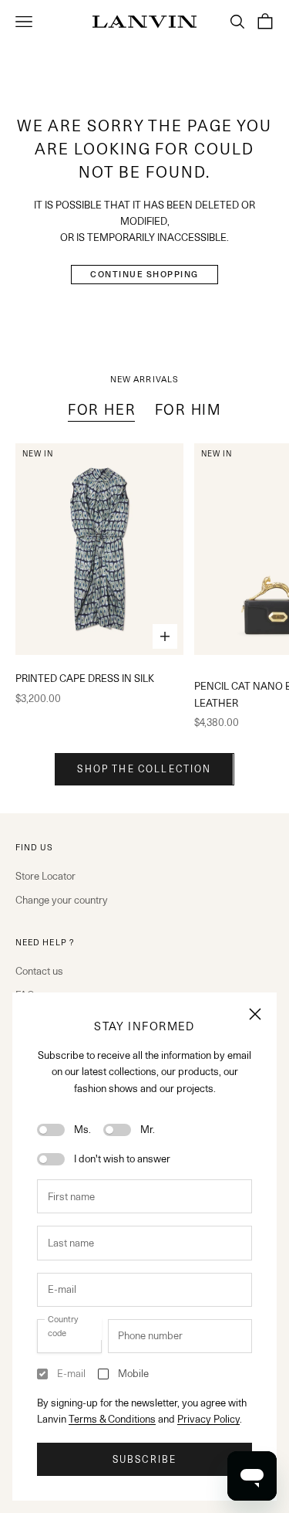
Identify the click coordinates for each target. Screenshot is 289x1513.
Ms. (82, 1129)
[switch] (51, 1130)
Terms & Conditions (112, 1419)
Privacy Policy (208, 1419)
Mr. (147, 1129)
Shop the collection (144, 769)
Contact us (39, 971)
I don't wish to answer (122, 1158)
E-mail (71, 1373)
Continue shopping (144, 274)
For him (188, 410)
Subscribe (144, 1459)
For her (102, 410)
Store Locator (45, 876)
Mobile (133, 1373)
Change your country (61, 900)
